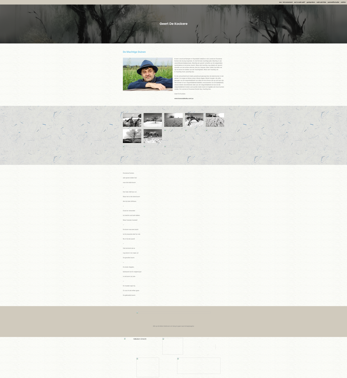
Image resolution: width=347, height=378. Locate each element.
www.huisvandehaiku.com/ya (183, 98)
